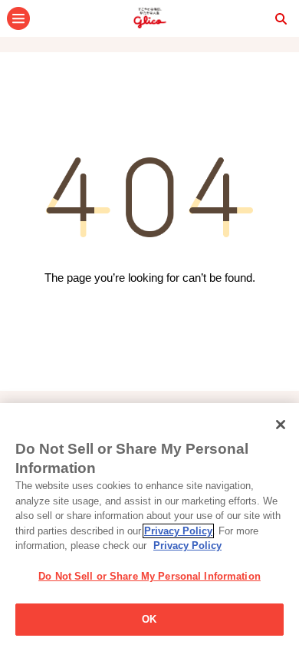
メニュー (18, 18)
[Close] (280, 424)
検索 (280, 18)
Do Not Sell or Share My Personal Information (149, 576)
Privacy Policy (178, 531)
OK (149, 619)
